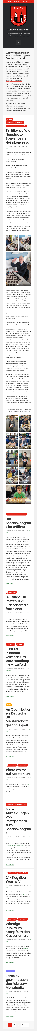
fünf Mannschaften (12, 69)
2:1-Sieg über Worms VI (16, 879)
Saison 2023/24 (23, 765)
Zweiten (25, 948)
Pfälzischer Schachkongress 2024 (16, 126)
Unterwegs (20, 644)
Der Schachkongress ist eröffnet (18, 522)
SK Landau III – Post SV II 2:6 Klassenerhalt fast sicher (17, 603)
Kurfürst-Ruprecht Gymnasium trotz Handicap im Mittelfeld (17, 657)
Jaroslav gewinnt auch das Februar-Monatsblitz (17, 981)
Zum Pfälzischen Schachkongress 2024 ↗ (18, 1)
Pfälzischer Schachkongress (15, 122)
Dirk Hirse (8, 670)
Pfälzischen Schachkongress (15, 106)
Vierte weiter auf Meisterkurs (18, 771)
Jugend (9, 704)
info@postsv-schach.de (14, 81)
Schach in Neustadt (18, 29)
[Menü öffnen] (18, 42)
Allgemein (9, 119)
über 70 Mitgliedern (20, 62)
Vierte (29, 784)
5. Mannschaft (12, 873)
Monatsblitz (10, 971)
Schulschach (10, 644)
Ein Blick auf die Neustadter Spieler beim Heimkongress (18, 136)
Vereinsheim (16, 98)
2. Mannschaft (12, 592)
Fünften (25, 894)
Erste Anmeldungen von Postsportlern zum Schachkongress (18, 821)
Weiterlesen (10, 584)
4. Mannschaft (12, 765)
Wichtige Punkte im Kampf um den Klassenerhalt (18, 929)
